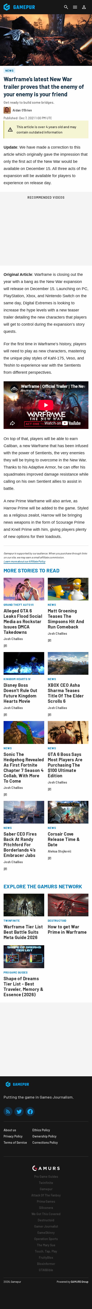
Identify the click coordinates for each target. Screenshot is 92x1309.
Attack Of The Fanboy (46, 1195)
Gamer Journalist (46, 1226)
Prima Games (46, 1201)
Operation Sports (46, 1239)
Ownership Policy (44, 1136)
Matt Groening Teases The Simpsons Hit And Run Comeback (66, 618)
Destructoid (46, 1220)
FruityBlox (46, 1257)
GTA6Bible (46, 1270)
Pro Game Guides (46, 1176)
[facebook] (30, 1111)
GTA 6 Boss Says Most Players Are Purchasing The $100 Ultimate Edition (65, 764)
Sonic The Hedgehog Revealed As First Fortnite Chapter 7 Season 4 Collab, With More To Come (24, 767)
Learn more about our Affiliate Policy (24, 561)
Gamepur (46, 1189)
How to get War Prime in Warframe (67, 929)
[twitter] (19, 1111)
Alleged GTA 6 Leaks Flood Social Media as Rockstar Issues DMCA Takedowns (23, 621)
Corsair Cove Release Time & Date (64, 839)
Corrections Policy (45, 1142)
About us (10, 1130)
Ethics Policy (41, 1130)
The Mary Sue (46, 1245)
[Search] (66, 7)
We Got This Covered (46, 1214)
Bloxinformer (46, 1264)
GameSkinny (46, 1232)
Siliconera (46, 1208)
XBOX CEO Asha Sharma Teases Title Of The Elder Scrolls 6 (66, 693)
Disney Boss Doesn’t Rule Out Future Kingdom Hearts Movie (20, 693)
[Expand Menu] (75, 7)
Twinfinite (46, 1183)
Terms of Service (15, 1142)
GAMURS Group (79, 1281)
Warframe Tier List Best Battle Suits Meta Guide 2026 (23, 932)
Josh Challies (13, 639)
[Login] (83, 7)
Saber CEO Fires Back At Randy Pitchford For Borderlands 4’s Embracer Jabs (20, 844)
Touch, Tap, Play (46, 1251)
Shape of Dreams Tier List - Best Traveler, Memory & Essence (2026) (23, 986)
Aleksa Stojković (59, 851)
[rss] (8, 1111)
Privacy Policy (13, 1136)
